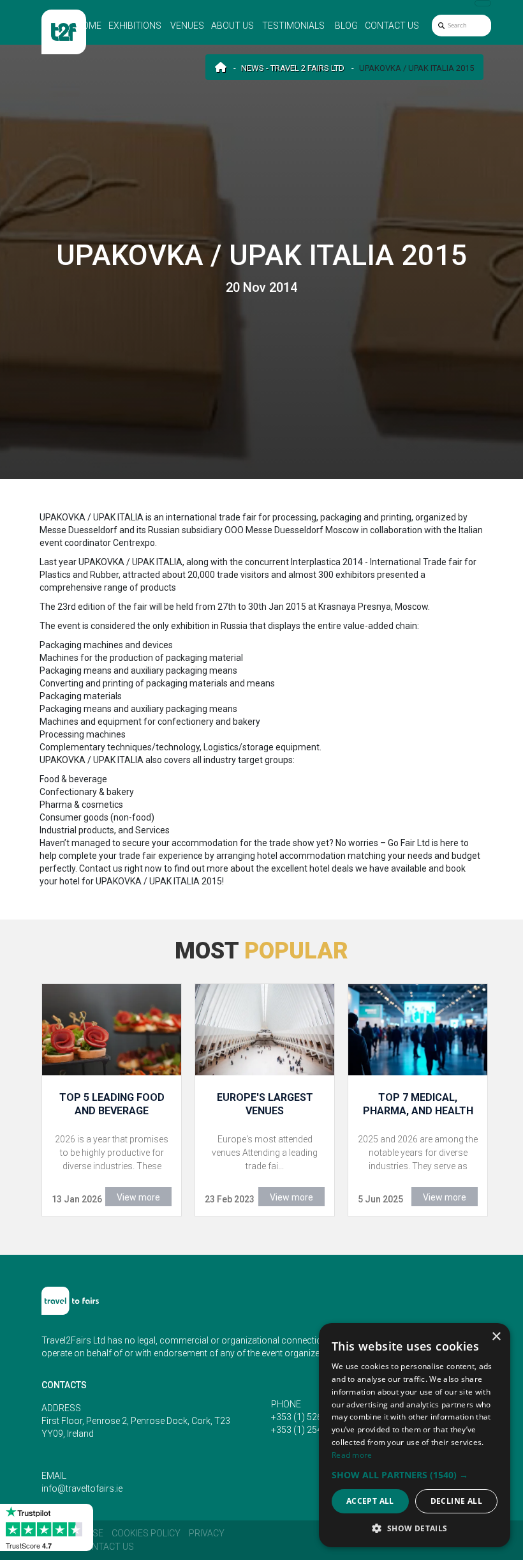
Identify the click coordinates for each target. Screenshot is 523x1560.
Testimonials (293, 25)
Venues (187, 25)
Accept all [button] (370, 1501)
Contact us (392, 25)
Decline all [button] (456, 1501)
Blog (346, 25)
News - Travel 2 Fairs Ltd (292, 68)
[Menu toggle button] (483, 3)
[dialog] (414, 1435)
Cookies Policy (146, 1533)
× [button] (496, 1337)
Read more (352, 1455)
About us (232, 25)
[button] (414, 1474)
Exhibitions (134, 25)
